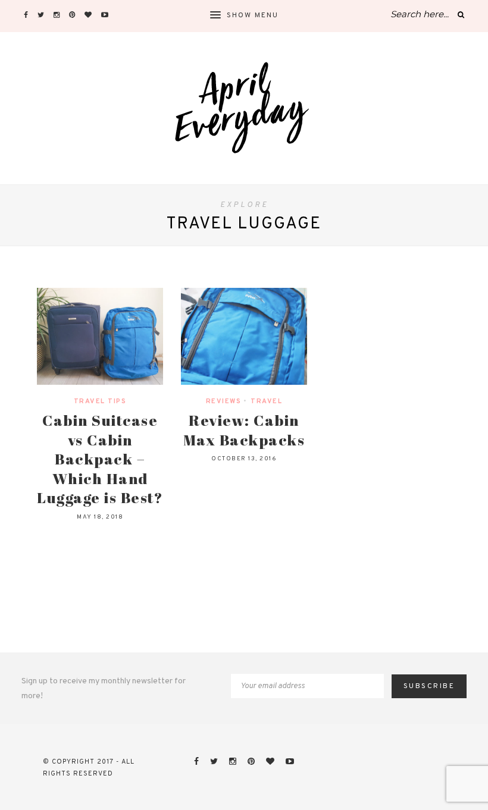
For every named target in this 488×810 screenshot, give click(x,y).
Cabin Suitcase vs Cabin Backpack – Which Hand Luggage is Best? (100, 458)
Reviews (224, 401)
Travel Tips (100, 401)
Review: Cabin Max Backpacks (244, 430)
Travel (266, 401)
